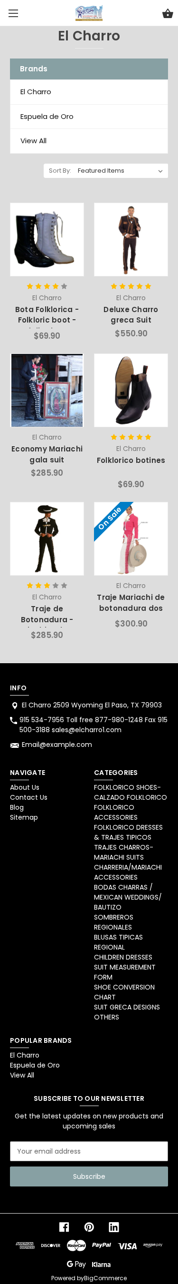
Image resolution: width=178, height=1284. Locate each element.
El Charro (35, 92)
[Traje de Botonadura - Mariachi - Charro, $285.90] (47, 539)
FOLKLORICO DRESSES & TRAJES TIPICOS (128, 832)
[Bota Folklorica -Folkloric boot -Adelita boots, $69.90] (47, 239)
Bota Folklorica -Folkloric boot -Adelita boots (47, 320)
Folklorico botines (131, 460)
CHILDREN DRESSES (123, 957)
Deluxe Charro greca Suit (130, 314)
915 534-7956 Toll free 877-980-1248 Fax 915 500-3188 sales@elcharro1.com (93, 725)
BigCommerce (105, 1278)
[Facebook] (64, 1227)
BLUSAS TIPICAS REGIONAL (118, 942)
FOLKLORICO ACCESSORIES (116, 812)
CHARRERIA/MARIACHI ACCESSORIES (128, 872)
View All (33, 141)
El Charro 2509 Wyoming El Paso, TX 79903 (92, 705)
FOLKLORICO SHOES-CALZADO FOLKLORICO (130, 792)
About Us (24, 787)
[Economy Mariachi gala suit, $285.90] (47, 390)
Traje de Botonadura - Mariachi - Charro (47, 619)
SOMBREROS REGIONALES (113, 922)
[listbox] (120, 171)
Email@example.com (57, 744)
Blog (17, 807)
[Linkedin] (114, 1227)
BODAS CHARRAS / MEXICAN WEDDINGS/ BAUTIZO (128, 897)
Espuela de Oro (47, 116)
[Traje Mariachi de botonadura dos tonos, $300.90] (131, 539)
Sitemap (24, 817)
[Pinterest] (89, 1227)
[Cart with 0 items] (168, 14)
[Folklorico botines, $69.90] (131, 390)
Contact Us (28, 797)
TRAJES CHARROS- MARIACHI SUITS (123, 852)
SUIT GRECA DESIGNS (127, 1007)
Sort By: (60, 170)
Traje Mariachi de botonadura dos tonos (131, 608)
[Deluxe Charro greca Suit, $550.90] (131, 239)
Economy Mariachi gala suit (47, 454)
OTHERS (106, 1017)
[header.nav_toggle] (13, 13)
